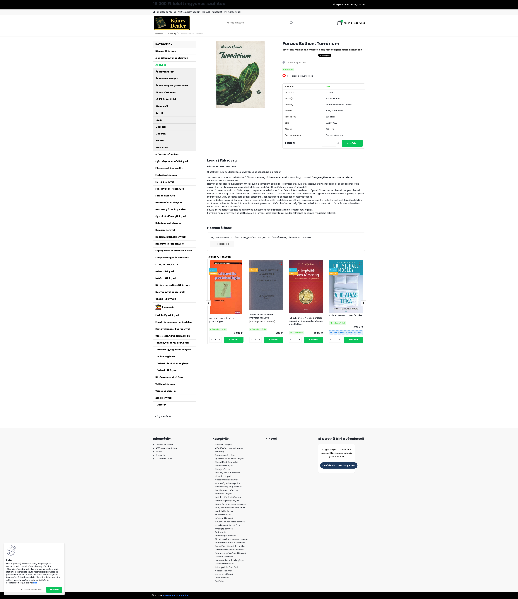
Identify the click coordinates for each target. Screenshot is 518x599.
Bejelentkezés (342, 4)
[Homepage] (154, 12)
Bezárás (54, 589)
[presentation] (208, 303)
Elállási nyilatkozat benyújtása (338, 465)
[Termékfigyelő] (323, 63)
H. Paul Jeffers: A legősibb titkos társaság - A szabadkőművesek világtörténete (306, 321)
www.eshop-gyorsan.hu (175, 595)
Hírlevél (206, 12)
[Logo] (171, 23)
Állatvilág (172, 33)
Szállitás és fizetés (166, 12)
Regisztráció (359, 4)
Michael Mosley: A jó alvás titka (345, 315)
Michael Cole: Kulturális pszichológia (221, 320)
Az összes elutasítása (31, 589)
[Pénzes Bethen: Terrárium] (240, 74)
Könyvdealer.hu (163, 416)
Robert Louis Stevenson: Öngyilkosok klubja (261, 316)
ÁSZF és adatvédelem (189, 12)
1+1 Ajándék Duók (232, 12)
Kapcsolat (217, 12)
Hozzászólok (222, 244)
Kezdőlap (159, 33)
